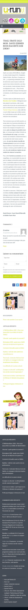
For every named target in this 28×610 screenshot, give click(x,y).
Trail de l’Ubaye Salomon (10, 110)
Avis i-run (6, 582)
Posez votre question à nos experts (12, 319)
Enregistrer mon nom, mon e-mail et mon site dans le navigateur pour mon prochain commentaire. (14, 271)
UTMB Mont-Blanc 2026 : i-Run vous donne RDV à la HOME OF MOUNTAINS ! (13, 332)
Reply (4, 246)
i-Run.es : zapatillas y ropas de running (15, 595)
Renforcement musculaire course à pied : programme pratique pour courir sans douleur (13, 506)
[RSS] (24, 285)
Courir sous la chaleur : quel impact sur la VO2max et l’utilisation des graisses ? (14, 378)
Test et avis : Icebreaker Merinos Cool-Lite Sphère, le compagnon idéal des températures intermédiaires (13, 360)
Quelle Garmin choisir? (10, 602)
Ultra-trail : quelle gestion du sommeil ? (14, 338)
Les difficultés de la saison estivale (12, 366)
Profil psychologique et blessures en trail (13, 492)
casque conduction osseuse (12, 584)
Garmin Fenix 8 (8, 588)
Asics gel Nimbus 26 (10, 579)
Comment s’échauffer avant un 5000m (13, 348)
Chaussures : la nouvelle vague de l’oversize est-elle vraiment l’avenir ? (12, 544)
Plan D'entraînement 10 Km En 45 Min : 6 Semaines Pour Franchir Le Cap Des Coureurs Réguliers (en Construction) (13, 523)
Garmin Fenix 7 (8, 586)
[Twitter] (17, 285)
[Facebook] (13, 285)
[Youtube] (21, 285)
